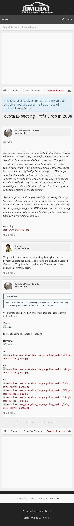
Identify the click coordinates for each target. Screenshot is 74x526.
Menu (7, 19)
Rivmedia (46, 517)
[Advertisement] (37, 59)
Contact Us (23, 498)
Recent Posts (29, 27)
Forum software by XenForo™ (37, 511)
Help (32, 498)
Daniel (18, 246)
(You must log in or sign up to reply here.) (37, 422)
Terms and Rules (46, 498)
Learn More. (23, 108)
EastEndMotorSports (27, 130)
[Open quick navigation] (69, 90)
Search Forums (11, 27)
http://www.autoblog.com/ (16, 229)
